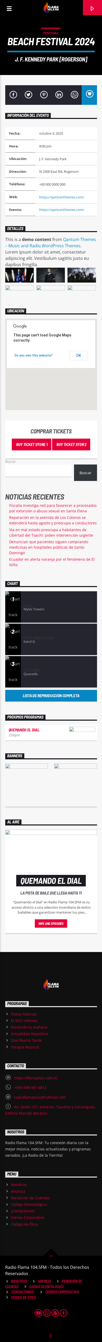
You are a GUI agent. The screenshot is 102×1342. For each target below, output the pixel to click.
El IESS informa (24, 1020)
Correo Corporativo (27, 1217)
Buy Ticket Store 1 (31, 444)
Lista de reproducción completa (51, 695)
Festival (50, 33)
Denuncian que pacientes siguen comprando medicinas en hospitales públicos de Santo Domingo (48, 547)
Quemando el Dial (24, 729)
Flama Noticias (24, 1014)
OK (78, 355)
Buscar (10, 461)
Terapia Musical (25, 1047)
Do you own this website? (34, 355)
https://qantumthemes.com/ (61, 197)
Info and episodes (51, 923)
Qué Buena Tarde (26, 1040)
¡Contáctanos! (23, 1210)
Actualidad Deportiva (29, 1033)
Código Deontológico (29, 1204)
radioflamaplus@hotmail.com (40, 1097)
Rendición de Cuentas (30, 1197)
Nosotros (19, 1184)
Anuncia (18, 1191)
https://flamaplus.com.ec (36, 1077)
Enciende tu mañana (29, 1027)
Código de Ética (24, 1224)
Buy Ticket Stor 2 (71, 444)
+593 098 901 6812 (30, 1087)
